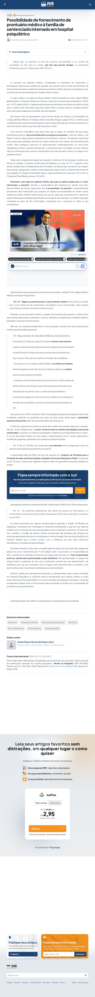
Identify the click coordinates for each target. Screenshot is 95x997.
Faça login (55, 847)
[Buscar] (86, 975)
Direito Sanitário (52, 628)
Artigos (9, 982)
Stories (62, 982)
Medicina (73, 622)
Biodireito (12, 622)
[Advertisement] (47, 700)
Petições (25, 982)
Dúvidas (55, 982)
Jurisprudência (35, 982)
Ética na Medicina (16, 628)
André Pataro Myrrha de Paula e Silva (35, 642)
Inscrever (80, 490)
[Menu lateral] (5, 4)
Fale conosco (83, 982)
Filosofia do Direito (29, 622)
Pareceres (47, 982)
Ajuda (74, 982)
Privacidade (63, 495)
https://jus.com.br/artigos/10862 (64, 666)
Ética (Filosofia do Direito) (53, 622)
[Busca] (90, 4)
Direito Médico (34, 628)
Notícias (17, 982)
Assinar (36, 828)
